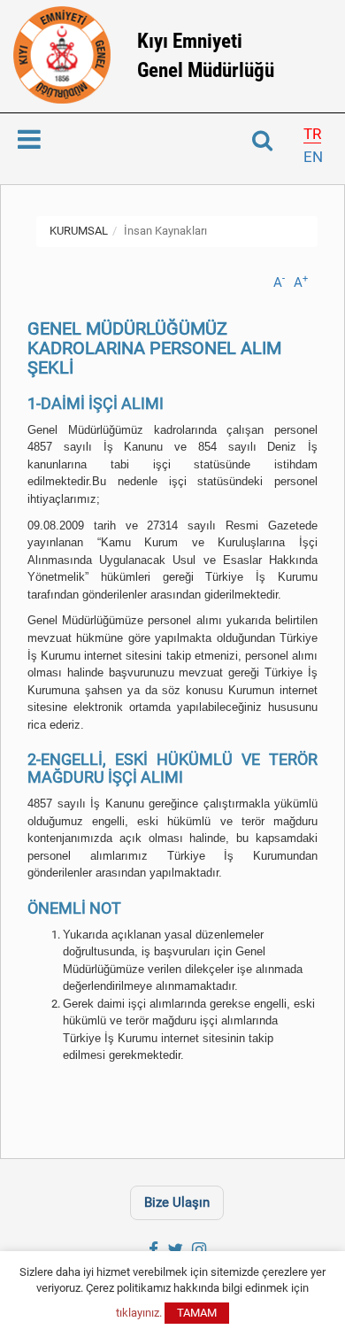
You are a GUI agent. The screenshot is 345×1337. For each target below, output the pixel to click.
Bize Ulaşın (177, 1202)
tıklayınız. (139, 1312)
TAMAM (197, 1312)
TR (312, 134)
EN (313, 157)
